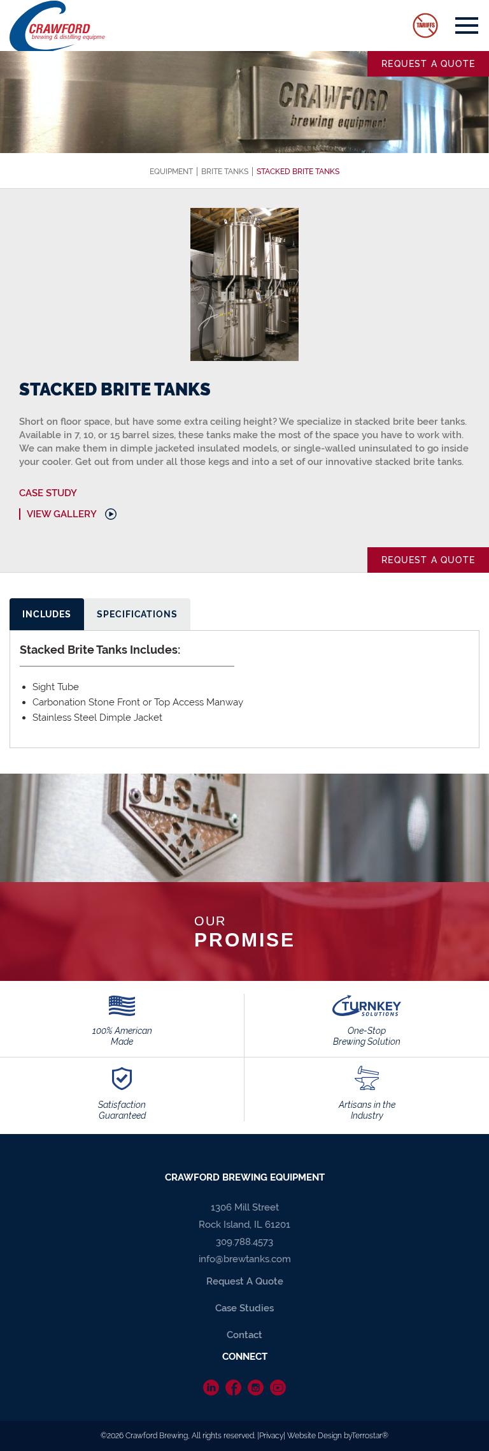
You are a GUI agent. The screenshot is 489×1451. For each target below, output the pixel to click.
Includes (46, 614)
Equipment (171, 171)
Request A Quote (244, 1281)
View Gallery (62, 514)
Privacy (271, 1435)
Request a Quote (428, 64)
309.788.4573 (244, 1242)
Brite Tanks (224, 171)
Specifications (137, 614)
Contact (244, 1335)
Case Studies (244, 1308)
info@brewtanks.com (245, 1259)
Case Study (48, 493)
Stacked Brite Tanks (298, 171)
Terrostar (366, 1435)
